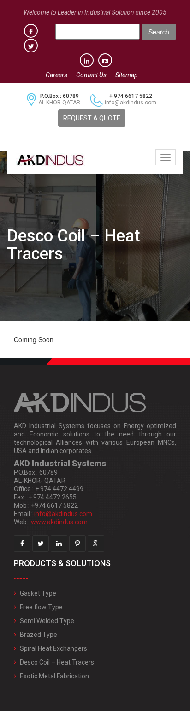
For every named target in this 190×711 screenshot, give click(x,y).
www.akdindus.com (59, 522)
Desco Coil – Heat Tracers (57, 662)
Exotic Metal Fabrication (54, 676)
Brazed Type (38, 634)
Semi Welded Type (47, 621)
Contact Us (91, 75)
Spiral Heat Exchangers (53, 648)
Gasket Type (38, 593)
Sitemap (126, 75)
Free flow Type (41, 607)
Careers (56, 75)
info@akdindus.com (130, 102)
